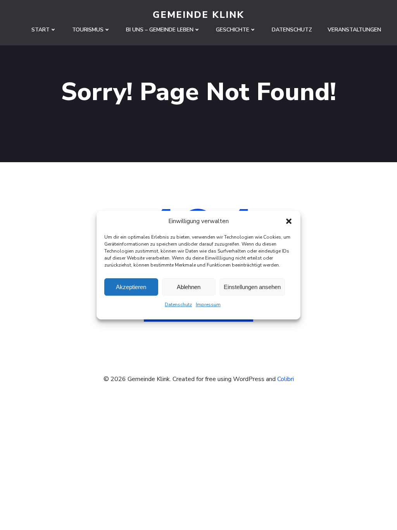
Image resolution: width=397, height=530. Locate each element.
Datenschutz (178, 304)
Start (40, 29)
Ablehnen (188, 287)
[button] (289, 221)
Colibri (285, 379)
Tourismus (88, 29)
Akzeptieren (131, 287)
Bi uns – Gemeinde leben (159, 29)
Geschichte (232, 29)
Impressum (208, 304)
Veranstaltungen (354, 29)
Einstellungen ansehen (252, 287)
